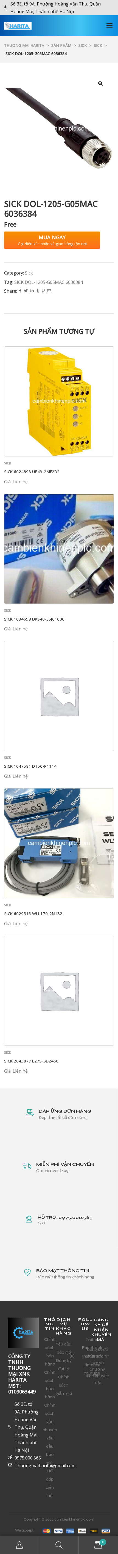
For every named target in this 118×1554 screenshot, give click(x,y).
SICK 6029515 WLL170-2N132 (33, 913)
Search (58, 1545)
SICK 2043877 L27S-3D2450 (31, 1061)
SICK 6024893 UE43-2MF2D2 (32, 471)
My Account (19, 1545)
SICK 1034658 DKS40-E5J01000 (34, 619)
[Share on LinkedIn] (32, 291)
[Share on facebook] (20, 291)
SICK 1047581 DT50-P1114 (30, 766)
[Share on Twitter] (26, 291)
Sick (29, 273)
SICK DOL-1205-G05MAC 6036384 (48, 282)
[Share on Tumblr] (37, 291)
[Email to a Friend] (49, 291)
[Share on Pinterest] (43, 291)
